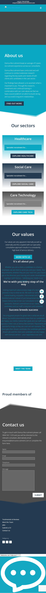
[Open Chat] (23, 575)
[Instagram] (42, 301)
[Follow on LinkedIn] (3, 542)
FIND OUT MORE (14, 103)
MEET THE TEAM (23, 368)
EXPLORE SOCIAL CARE (23, 184)
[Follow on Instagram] (10, 542)
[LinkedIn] (42, 291)
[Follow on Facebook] (7, 542)
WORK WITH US (23, 257)
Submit (38, 495)
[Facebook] (42, 296)
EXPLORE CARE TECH (23, 212)
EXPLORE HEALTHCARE (23, 156)
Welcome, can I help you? (9, 555)
